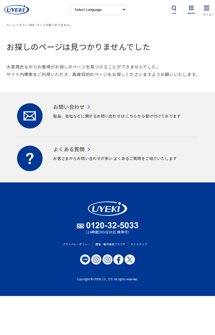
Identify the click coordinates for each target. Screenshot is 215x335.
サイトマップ (139, 244)
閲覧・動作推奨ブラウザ (110, 244)
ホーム (10, 25)
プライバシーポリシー (76, 244)
